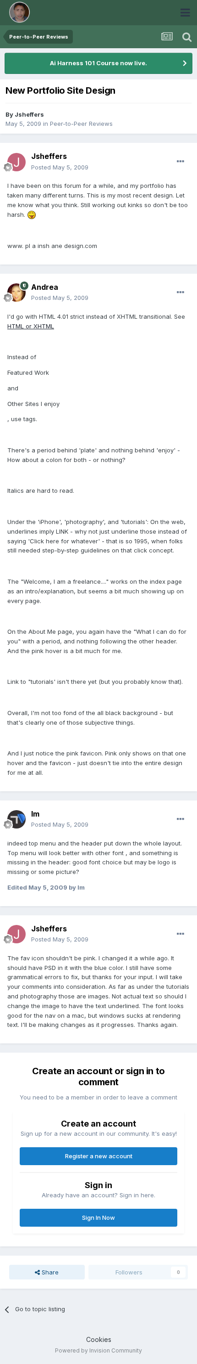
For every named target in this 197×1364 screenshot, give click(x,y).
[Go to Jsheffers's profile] (16, 162)
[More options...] (180, 161)
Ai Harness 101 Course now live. (98, 63)
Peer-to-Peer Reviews (81, 123)
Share (49, 1272)
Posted (59, 167)
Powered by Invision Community (98, 1350)
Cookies (98, 1339)
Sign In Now (98, 1217)
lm (35, 813)
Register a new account (98, 1156)
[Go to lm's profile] (16, 819)
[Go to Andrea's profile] (16, 292)
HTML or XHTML (30, 326)
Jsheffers (29, 114)
